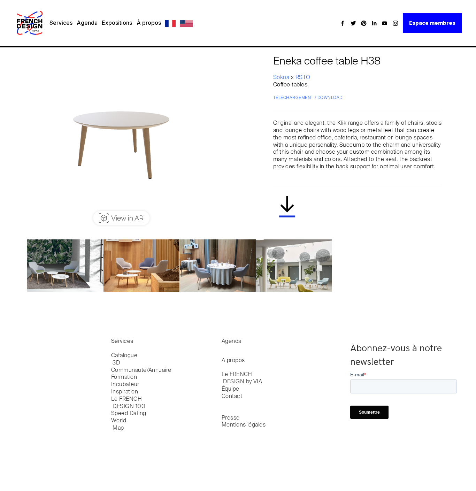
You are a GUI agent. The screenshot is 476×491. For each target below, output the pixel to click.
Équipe (230, 389)
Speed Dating (128, 413)
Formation (124, 377)
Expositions (117, 22)
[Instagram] (395, 23)
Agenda (87, 22)
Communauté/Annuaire (141, 370)
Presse (231, 418)
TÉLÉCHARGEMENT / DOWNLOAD (308, 98)
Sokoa (282, 77)
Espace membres (432, 23)
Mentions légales (244, 425)
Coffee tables (290, 85)
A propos (233, 360)
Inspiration (124, 392)
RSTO (302, 77)
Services (60, 22)
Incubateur (125, 385)
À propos (149, 22)
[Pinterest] (364, 23)
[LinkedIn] (374, 23)
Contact (232, 396)
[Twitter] (353, 23)
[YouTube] (385, 23)
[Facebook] (342, 23)
